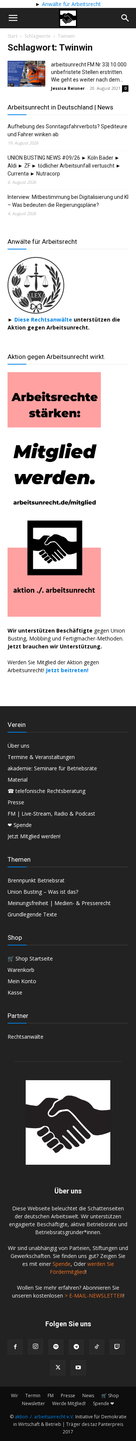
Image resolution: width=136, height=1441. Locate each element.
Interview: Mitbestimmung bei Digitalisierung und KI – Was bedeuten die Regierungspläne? (68, 201)
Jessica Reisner (68, 88)
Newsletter (33, 1403)
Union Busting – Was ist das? (43, 891)
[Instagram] (35, 1346)
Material (18, 779)
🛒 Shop (110, 1395)
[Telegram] (76, 1347)
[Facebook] (15, 1347)
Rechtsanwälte (25, 1036)
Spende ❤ (103, 1403)
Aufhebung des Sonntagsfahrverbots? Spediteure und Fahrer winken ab (67, 130)
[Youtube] (78, 1367)
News (88, 1395)
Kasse (15, 992)
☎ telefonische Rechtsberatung (46, 790)
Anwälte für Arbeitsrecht (70, 4)
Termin (32, 1395)
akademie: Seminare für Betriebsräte (52, 768)
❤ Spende (20, 824)
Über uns (18, 745)
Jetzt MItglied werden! (34, 836)
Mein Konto (22, 981)
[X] (57, 1367)
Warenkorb (21, 969)
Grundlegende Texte (32, 914)
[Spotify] (55, 1347)
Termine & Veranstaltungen (41, 757)
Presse (16, 802)
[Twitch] (117, 1347)
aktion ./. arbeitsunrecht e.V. (44, 1416)
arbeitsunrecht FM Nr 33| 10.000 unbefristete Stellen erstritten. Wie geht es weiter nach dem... (89, 72)
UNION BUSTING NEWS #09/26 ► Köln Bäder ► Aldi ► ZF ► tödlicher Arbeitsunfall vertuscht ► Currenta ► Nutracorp (64, 166)
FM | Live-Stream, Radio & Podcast (51, 813)
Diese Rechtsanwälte (44, 319)
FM (51, 1395)
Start (12, 36)
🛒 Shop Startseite (30, 958)
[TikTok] (96, 1347)
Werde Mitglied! (69, 1403)
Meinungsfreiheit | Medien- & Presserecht (59, 903)
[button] (13, 18)
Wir (14, 1395)
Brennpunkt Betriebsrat (36, 880)
